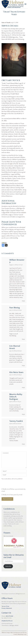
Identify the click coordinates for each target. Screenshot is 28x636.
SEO (24, 632)
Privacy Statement (7, 608)
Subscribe (8, 566)
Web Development (15, 632)
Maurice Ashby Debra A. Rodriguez (15, 396)
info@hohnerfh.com (7, 621)
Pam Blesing (14, 308)
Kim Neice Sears (16, 372)
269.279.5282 (9, 616)
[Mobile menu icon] (25, 4)
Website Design (6, 632)
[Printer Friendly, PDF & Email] (4, 243)
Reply (23, 301)
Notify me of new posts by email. (13, 495)
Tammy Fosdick (16, 421)
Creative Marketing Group (19, 634)
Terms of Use (5, 606)
